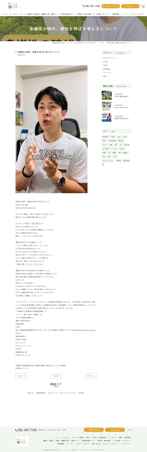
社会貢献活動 (112, 140)
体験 (104, 76)
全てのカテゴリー (109, 58)
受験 (119, 152)
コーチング (26, 368)
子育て (109, 156)
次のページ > (91, 376)
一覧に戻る (56, 376)
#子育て (81, 393)
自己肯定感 (126, 160)
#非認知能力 (41, 393)
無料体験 (120, 140)
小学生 (105, 62)
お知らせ (122, 148)
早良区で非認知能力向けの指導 (28, 365)
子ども (115, 156)
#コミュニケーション (68, 393)
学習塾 (114, 152)
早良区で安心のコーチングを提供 (53, 365)
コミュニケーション (108, 160)
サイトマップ (125, 444)
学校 (116, 144)
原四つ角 (126, 144)
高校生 (104, 140)
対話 (103, 156)
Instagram (130, 6)
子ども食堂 (105, 148)
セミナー (104, 144)
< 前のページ (21, 376)
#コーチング (53, 393)
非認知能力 (19, 368)
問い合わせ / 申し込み (110, 6)
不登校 (113, 137)
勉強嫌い (125, 152)
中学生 (105, 65)
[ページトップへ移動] (130, 430)
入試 (121, 144)
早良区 (104, 152)
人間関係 (118, 160)
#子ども (31, 393)
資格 (111, 144)
